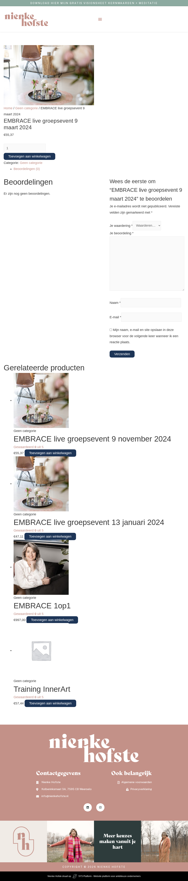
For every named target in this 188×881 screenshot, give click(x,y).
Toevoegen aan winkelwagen (29, 156)
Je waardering (121, 225)
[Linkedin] (88, 807)
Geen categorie (26, 108)
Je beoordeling (121, 233)
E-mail (115, 317)
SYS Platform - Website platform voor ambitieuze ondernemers (109, 876)
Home (8, 108)
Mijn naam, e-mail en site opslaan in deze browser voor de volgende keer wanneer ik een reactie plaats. (144, 336)
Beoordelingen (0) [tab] (27, 169)
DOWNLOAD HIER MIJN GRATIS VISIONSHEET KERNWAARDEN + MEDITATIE (94, 3)
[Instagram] (100, 807)
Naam (115, 302)
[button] (100, 19)
